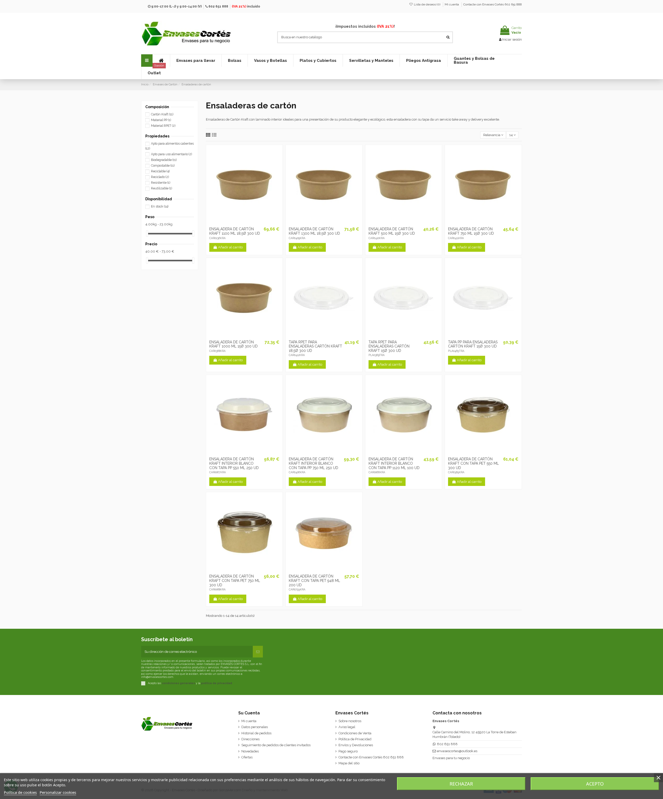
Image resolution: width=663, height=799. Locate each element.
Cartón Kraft (162, 114)
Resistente (160, 182)
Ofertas (247, 757)
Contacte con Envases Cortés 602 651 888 (492, 4)
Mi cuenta (452, 4)
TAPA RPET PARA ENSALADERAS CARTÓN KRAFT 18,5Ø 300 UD (315, 346)
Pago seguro (348, 751)
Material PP (161, 120)
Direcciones (250, 739)
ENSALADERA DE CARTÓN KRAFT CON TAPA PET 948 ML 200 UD (314, 580)
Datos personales (254, 727)
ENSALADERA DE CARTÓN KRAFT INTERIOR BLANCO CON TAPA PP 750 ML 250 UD (313, 463)
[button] (195, 60)
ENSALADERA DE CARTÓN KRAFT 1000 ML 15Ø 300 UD (233, 344)
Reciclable (160, 171)
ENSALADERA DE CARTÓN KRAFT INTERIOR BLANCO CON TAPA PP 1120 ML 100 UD (394, 463)
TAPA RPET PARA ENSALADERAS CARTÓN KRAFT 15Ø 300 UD (389, 346)
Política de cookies (20, 792)
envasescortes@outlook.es (457, 751)
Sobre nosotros (349, 721)
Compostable (163, 165)
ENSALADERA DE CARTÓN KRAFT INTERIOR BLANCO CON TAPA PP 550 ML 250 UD (234, 463)
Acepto (595, 784)
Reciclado (160, 177)
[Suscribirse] (258, 652)
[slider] (147, 233)
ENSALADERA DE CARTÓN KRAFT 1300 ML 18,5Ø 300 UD (314, 231)
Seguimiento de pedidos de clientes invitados (276, 745)
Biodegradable (164, 160)
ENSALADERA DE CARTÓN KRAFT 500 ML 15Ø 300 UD (392, 231)
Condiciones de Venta (354, 733)
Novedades (250, 751)
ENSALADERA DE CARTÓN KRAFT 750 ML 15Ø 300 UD (471, 231)
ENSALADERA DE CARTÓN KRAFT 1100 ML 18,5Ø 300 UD (234, 231)
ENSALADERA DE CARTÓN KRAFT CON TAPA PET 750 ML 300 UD (234, 580)
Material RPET (163, 126)
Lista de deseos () (427, 4)
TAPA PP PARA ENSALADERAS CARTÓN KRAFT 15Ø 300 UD (473, 344)
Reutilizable (161, 188)
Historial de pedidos (256, 733)
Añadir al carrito (230, 247)
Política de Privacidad (354, 739)
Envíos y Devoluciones (355, 745)
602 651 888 (218, 6)
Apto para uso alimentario (171, 154)
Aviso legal (346, 727)
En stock (159, 206)
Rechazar (461, 784)
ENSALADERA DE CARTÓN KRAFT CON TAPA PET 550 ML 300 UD (473, 463)
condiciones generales (178, 683)
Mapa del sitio (348, 763)
